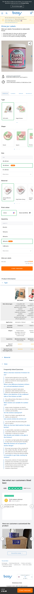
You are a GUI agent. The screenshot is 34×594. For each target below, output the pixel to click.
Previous (2, 56)
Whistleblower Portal (17, 582)
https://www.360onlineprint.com (11, 22)
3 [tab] (18, 149)
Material (7, 357)
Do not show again (17, 6)
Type (6, 283)
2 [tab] (16, 149)
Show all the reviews (16, 553)
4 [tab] (19, 149)
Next (32, 56)
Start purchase (17, 268)
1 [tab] (17, 122)
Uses (5, 364)
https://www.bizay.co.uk (9, 19)
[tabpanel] (7, 111)
